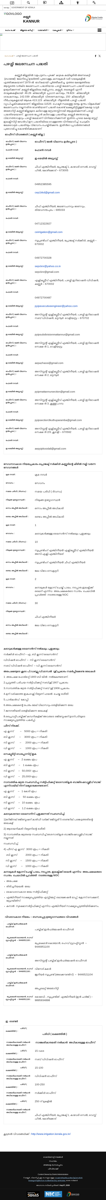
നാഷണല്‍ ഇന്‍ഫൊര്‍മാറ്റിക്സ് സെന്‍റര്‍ (68, 1178)
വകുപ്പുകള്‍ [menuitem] (57, 30)
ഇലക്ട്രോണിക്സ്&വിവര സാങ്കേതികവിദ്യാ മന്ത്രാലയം (46, 1180)
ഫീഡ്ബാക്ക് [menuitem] (53, 1169)
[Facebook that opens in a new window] (95, 56)
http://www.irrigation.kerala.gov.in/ (51, 1134)
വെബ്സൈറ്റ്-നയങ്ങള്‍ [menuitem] (53, 1157)
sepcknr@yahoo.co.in (48, 266)
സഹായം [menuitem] (53, 1161)
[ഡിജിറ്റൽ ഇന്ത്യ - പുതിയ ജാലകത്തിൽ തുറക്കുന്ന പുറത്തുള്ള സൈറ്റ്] (90, 24)
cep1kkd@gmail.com (47, 192)
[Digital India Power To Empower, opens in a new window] (73, 1194)
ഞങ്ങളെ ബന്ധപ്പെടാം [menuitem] (53, 1165)
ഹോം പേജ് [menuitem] (10, 30)
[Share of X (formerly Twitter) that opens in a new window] (99, 56)
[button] (100, 30)
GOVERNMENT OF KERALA (23, 8)
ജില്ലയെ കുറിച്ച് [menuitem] (26, 30)
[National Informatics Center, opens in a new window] (53, 1194)
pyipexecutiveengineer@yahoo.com (56, 306)
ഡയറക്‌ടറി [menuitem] (42, 30)
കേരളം (6, 8)
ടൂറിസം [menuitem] (69, 30)
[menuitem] (12, 2)
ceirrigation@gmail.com (49, 232)
